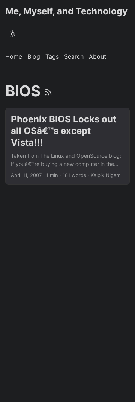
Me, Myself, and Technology (66, 11)
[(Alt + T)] (12, 34)
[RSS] (48, 91)
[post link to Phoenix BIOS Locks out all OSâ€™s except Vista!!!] (67, 146)
